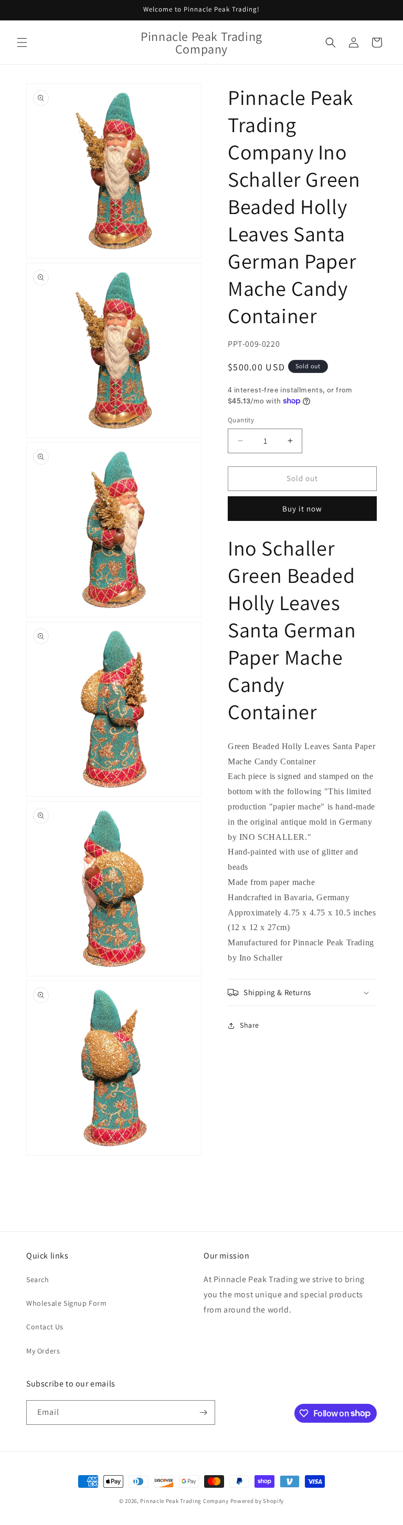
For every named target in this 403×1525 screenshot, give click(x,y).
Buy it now (302, 509)
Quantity (241, 419)
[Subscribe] (203, 1412)
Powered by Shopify (257, 1501)
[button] (22, 42)
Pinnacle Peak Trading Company (184, 1501)
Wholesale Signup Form (66, 1303)
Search (37, 1279)
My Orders (43, 1351)
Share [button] (249, 1025)
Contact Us (44, 1326)
